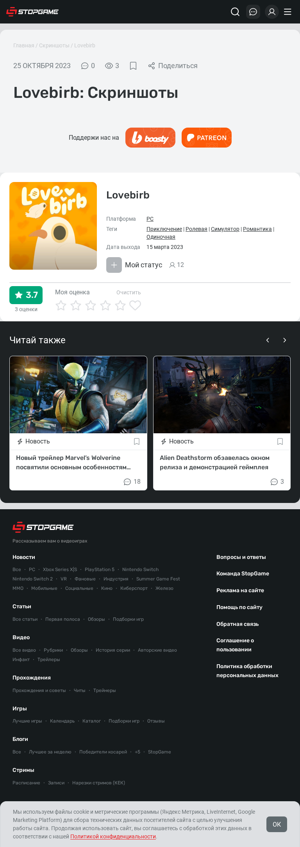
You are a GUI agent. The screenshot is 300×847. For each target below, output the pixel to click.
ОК (277, 824)
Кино (106, 588)
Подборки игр (128, 619)
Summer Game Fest (158, 579)
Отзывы (156, 721)
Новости (23, 557)
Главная (23, 45)
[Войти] (272, 12)
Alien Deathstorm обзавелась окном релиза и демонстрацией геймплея (215, 462)
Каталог (91, 721)
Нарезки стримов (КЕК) (98, 783)
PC (150, 219)
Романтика (257, 229)
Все (16, 569)
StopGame (159, 752)
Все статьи (25, 619)
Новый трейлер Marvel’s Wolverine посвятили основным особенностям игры (71, 463)
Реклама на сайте (240, 590)
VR (64, 579)
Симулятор (225, 229)
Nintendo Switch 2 (32, 579)
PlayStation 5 (99, 569)
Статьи (21, 606)
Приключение (164, 229)
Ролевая (196, 229)
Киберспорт (134, 588)
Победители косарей (103, 752)
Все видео (24, 650)
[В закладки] (133, 65)
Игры (19, 708)
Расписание (26, 783)
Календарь (62, 721)
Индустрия (116, 579)
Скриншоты (54, 45)
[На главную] (32, 11)
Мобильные (44, 588)
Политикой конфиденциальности (113, 836)
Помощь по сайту (239, 607)
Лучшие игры (27, 721)
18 (137, 481)
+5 (137, 752)
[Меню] (289, 11)
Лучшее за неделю (50, 752)
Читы (80, 690)
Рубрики (53, 650)
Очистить (128, 292)
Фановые (85, 579)
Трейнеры (104, 690)
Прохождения (31, 677)
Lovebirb (84, 45)
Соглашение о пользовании (235, 645)
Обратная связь (237, 624)
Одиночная (160, 237)
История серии (113, 650)
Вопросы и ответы (241, 557)
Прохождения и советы (39, 690)
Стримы (23, 770)
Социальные (79, 588)
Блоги (20, 739)
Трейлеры (49, 659)
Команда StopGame (242, 573)
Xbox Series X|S (60, 569)
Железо (164, 588)
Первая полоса (62, 619)
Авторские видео (157, 650)
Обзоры (96, 619)
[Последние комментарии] (253, 12)
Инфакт (21, 659)
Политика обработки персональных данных (247, 671)
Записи (56, 783)
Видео (21, 637)
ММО (17, 588)
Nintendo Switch (140, 569)
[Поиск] (235, 11)
